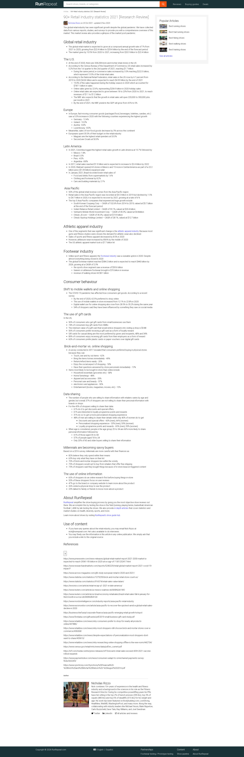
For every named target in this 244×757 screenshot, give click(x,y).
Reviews (177, 4)
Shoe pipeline (183, 754)
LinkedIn (108, 713)
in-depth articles (121, 508)
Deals (205, 4)
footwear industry (108, 256)
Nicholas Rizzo (74, 23)
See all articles (165, 56)
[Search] (163, 4)
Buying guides (192, 4)
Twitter (96, 713)
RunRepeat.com (59, 749)
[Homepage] (47, 4)
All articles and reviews (127, 713)
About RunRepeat (200, 754)
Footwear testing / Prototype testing (157, 754)
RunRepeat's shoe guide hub (107, 515)
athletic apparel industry (128, 231)
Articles (66, 11)
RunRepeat (68, 502)
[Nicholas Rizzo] (66, 23)
